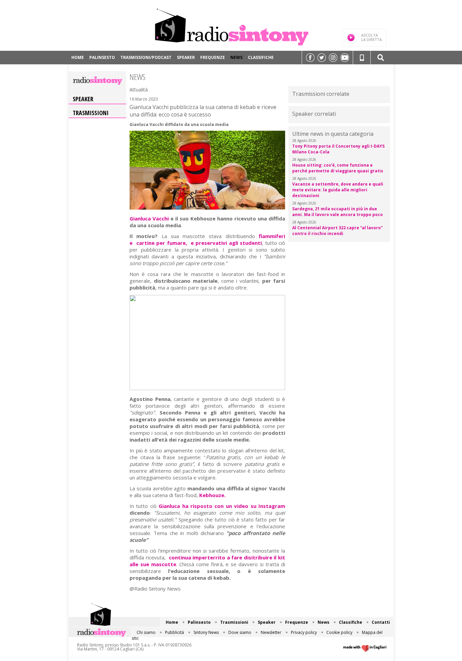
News (236, 57)
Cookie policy (339, 632)
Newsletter (271, 632)
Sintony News (206, 632)
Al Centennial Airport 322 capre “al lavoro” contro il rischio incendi (337, 230)
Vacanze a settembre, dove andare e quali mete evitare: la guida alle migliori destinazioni (337, 189)
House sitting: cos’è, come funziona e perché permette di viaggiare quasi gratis (337, 168)
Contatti (82, 71)
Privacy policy (304, 632)
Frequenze (212, 57)
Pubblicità (174, 632)
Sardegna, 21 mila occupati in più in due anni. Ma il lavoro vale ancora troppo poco (337, 211)
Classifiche (261, 57)
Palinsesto (102, 57)
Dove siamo (239, 632)
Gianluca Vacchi (149, 218)
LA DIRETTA (371, 37)
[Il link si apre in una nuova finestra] (310, 57)
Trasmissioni (91, 113)
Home (77, 57)
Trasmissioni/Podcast (145, 57)
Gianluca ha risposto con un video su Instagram (222, 506)
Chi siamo (146, 632)
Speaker (186, 57)
